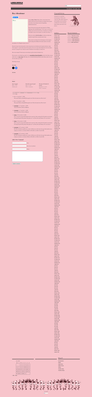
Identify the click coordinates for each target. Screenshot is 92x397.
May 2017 (56, 154)
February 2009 (57, 312)
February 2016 (57, 178)
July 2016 (56, 170)
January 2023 (56, 51)
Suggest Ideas (60, 364)
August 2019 (56, 111)
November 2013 (57, 221)
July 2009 (56, 304)
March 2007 (56, 348)
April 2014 (56, 213)
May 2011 (56, 269)
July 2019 (56, 112)
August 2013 (56, 226)
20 (16, 371)
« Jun (13, 375)
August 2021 (56, 74)
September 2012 (57, 243)
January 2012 (56, 256)
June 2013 (56, 229)
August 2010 (56, 283)
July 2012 (56, 246)
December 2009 (57, 296)
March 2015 (56, 195)
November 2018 (57, 125)
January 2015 (56, 198)
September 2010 (57, 281)
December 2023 (57, 37)
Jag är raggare (15, 84)
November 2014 (57, 202)
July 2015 (56, 189)
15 (20, 369)
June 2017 (56, 152)
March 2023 (56, 50)
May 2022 (56, 64)
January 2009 (56, 313)
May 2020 (56, 96)
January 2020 (56, 102)
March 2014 (56, 214)
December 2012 (57, 238)
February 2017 (57, 158)
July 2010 (56, 285)
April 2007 (56, 347)
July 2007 (56, 342)
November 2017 (57, 144)
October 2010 (56, 280)
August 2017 (56, 149)
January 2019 (56, 122)
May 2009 (56, 307)
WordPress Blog (61, 368)
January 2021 (56, 85)
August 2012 (56, 245)
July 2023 (56, 45)
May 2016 (56, 173)
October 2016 (56, 165)
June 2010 (56, 286)
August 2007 (56, 340)
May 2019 (56, 115)
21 (18, 371)
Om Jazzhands (69, 8)
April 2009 (56, 308)
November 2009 (57, 297)
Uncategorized (29, 92)
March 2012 (56, 253)
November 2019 (57, 106)
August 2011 (56, 264)
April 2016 (56, 174)
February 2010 (57, 293)
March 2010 (56, 291)
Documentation (61, 361)
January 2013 (56, 237)
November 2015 (57, 182)
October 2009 (56, 299)
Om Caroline (75, 8)
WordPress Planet (61, 370)
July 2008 (56, 323)
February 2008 (57, 331)
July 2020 (56, 93)
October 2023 (56, 40)
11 (27, 367)
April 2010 (56, 289)
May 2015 (56, 192)
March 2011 (56, 272)
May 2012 (56, 249)
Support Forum (61, 365)
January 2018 (56, 141)
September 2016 (57, 166)
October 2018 (56, 126)
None (38, 92)
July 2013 (56, 227)
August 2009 (56, 302)
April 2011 (56, 270)
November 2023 (57, 39)
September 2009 (57, 301)
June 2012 (56, 248)
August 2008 (56, 321)
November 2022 (57, 55)
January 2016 (56, 179)
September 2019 (57, 109)
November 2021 (57, 69)
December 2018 (57, 123)
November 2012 (57, 240)
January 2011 (56, 275)
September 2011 (57, 262)
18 (27, 369)
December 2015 (57, 181)
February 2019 (57, 120)
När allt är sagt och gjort (31, 84)
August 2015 (56, 187)
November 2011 (57, 259)
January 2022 (56, 67)
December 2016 (57, 162)
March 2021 (56, 82)
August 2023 (56, 43)
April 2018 (56, 136)
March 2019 (56, 118)
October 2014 (56, 203)
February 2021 (57, 83)
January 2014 (56, 217)
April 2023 (56, 48)
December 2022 (57, 53)
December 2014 (57, 200)
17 (25, 369)
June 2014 (56, 210)
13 (16, 369)
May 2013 (56, 230)
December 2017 (57, 142)
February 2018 (57, 139)
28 (18, 373)
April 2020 (56, 98)
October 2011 (56, 261)
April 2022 (56, 66)
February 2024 (57, 35)
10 (25, 367)
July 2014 (56, 208)
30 (23, 373)
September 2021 (57, 72)
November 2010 (57, 278)
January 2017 (56, 160)
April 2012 (56, 251)
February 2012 (57, 254)
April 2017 (56, 155)
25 (27, 371)
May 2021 (56, 79)
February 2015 (57, 197)
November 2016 (57, 163)
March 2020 (56, 99)
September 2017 (57, 147)
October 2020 (56, 88)
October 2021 (56, 71)
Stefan (15, 115)
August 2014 (56, 206)
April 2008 (56, 328)
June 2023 (56, 47)
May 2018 (56, 134)
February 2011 (57, 273)
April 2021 (56, 80)
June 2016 (56, 171)
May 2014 (56, 211)
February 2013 (57, 235)
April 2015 (56, 194)
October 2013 (56, 222)
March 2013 (56, 233)
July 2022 (56, 61)
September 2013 (57, 224)
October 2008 (56, 318)
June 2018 (56, 133)
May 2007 (56, 345)
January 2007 (56, 352)
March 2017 (56, 157)
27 (16, 373)
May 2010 (56, 288)
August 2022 (56, 59)
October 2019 (56, 107)
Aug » (16, 375)
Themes (59, 367)
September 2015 (57, 186)
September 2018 (57, 128)
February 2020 (57, 101)
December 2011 (57, 257)
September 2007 (57, 339)
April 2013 (56, 232)
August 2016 (56, 168)
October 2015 (56, 184)
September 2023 (57, 42)
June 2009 (56, 305)
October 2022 (56, 56)
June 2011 (56, 267)
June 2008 (56, 324)
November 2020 (57, 87)
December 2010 (57, 277)
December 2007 (57, 334)
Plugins (59, 362)
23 (23, 371)
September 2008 (57, 320)
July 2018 (56, 131)
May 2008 (56, 326)
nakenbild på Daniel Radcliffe (36, 55)
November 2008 (57, 316)
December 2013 (57, 219)
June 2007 (56, 344)
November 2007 (57, 336)
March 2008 (56, 329)
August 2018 (56, 130)
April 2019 (56, 117)
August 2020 (56, 91)
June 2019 (56, 114)
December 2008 (57, 315)
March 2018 (56, 138)
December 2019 (57, 104)
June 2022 (56, 63)
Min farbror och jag (75, 35)
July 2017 (56, 150)
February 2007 (57, 350)
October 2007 (56, 337)
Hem (79, 8)
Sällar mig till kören (74, 37)
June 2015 (56, 190)
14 (18, 369)
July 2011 (56, 265)
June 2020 (56, 95)
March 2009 (56, 310)
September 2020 (57, 90)
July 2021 (56, 75)
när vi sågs (21, 57)
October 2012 (56, 241)
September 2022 (57, 58)
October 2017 (56, 146)
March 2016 (56, 176)
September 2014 (57, 205)
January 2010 (56, 294)
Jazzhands (17, 3)
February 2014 (57, 216)
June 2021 (56, 77)
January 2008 (56, 332)
